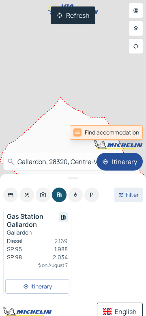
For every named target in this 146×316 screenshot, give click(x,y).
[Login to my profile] (136, 10)
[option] (10, 195)
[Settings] (136, 28)
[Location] (136, 46)
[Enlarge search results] (73, 178)
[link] (106, 132)
